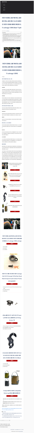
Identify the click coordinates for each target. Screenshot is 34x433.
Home (4, 7)
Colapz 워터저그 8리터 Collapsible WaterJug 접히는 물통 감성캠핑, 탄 (12, 41)
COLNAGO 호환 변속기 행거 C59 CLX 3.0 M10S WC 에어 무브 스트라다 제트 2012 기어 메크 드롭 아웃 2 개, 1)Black (12, 39)
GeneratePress (21, 431)
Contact (22, 429)
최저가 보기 (15, 180)
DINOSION (4, 1)
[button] (2, 12)
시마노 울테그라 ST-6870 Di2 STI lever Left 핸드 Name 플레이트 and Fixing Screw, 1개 (12, 37)
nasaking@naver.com (18, 429)
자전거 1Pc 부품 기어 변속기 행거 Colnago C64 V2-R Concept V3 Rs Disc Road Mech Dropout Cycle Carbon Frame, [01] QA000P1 (12, 36)
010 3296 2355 (12, 429)
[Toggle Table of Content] (20, 32)
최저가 (12, 243)
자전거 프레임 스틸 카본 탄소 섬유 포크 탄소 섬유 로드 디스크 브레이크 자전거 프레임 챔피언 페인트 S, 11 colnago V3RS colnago (12, 34)
